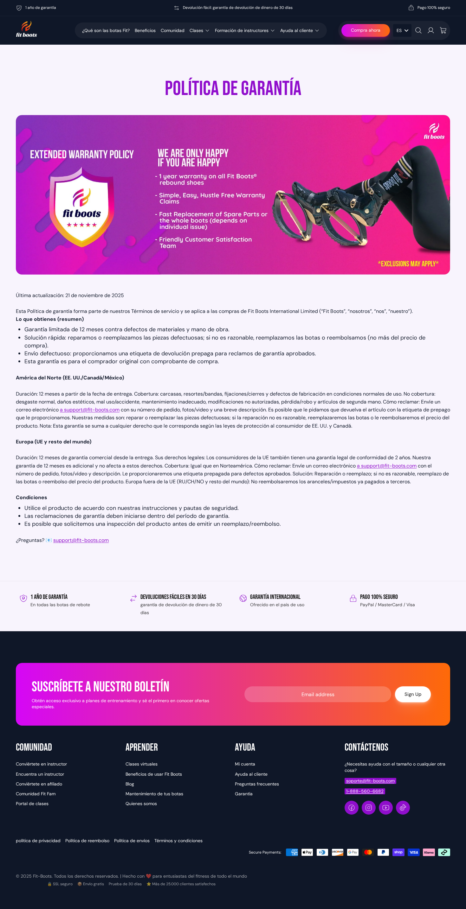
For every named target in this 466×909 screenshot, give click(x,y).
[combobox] (402, 30)
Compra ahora (365, 30)
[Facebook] (352, 808)
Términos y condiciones (178, 840)
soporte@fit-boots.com (370, 781)
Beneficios (145, 30)
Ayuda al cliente (296, 30)
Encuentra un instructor (40, 774)
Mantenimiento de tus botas (154, 794)
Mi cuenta (245, 764)
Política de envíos (132, 840)
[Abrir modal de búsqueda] (418, 30)
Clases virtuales (142, 764)
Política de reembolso (87, 840)
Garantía (244, 794)
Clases (196, 30)
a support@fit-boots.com (90, 409)
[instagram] (369, 808)
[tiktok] (403, 808)
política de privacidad (38, 840)
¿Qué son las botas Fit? (106, 30)
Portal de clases (32, 803)
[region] (233, 606)
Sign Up (413, 694)
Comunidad (172, 30)
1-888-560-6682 (365, 791)
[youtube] (386, 808)
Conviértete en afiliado (39, 784)
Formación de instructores (242, 30)
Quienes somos (141, 803)
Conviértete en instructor (41, 764)
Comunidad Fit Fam (35, 794)
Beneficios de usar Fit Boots (154, 774)
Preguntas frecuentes (257, 784)
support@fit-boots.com (81, 540)
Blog (130, 784)
